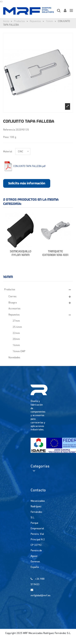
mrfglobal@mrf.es (40, 595)
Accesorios (14, 308)
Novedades (14, 357)
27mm (16, 321)
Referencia (9, 130)
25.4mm (17, 327)
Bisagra (12, 303)
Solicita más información (26, 183)
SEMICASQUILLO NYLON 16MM (20, 253)
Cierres (12, 296)
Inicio (6, 21)
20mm (16, 339)
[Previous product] (0, 1)
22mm (16, 333)
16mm (49, 21)
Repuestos (35, 21)
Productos (19, 21)
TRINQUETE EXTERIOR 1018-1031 (55, 253)
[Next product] (1, 1)
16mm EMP (19, 351)
